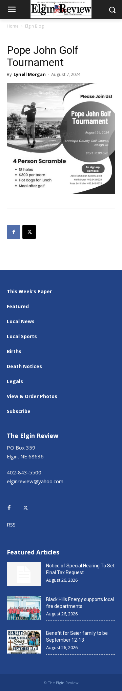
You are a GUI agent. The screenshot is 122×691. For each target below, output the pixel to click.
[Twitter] (29, 503)
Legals (15, 381)
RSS (11, 524)
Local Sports (22, 336)
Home (13, 26)
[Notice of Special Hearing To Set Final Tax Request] (24, 574)
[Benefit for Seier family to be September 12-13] (24, 642)
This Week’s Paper (29, 291)
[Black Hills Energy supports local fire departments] (24, 608)
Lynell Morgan (30, 74)
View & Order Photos (32, 396)
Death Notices (24, 366)
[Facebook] (13, 232)
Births (14, 351)
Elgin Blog (34, 26)
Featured (18, 306)
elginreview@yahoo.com (35, 481)
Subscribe (18, 411)
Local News (21, 321)
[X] (29, 232)
